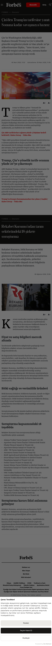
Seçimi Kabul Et (26, 630)
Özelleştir (26, 638)
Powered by (43, 644)
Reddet (26, 623)
